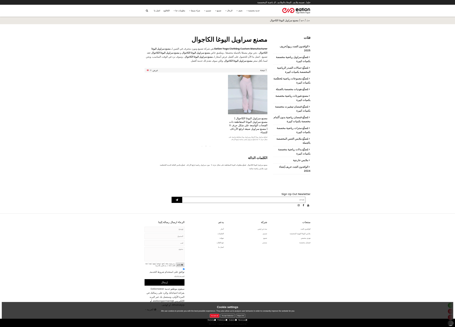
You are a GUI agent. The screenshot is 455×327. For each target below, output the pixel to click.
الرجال (229, 10)
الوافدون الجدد (305, 229)
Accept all (214, 316)
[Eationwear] (296, 11)
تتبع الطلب (220, 242)
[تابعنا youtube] (308, 205)
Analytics (232, 320)
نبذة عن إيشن (262, 229)
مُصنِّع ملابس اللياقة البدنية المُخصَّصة (172, 165)
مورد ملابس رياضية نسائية (258, 168)
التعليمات (221, 233)
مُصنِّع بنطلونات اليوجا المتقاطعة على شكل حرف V (228, 165)
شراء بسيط (195, 10)
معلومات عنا (180, 10)
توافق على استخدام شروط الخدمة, (167, 273)
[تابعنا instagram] (298, 205)
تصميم (208, 10)
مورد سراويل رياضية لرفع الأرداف (198, 165)
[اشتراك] (177, 200)
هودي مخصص (305, 238)
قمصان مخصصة (304, 242)
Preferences (221, 320)
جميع (302, 20)
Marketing (211, 320)
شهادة (222, 238)
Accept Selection (228, 316)
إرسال (164, 282)
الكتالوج (167, 10)
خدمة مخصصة (254, 10)
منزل (308, 20)
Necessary (242, 320)
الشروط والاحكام (179, 276)
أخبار (222, 229)
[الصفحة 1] (202, 146)
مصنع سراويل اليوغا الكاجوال (257, 165)
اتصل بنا (157, 10)
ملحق (179, 265)
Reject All (240, 316)
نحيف (240, 10)
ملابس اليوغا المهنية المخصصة (300, 233)
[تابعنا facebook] (303, 205)
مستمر (264, 242)
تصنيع (219, 10)
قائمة (150, 70)
